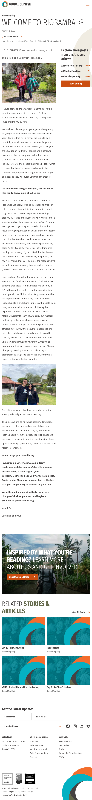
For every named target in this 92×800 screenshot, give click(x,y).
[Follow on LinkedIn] (81, 726)
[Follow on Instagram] (75, 726)
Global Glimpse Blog (70, 76)
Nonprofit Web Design (11, 795)
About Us (34, 741)
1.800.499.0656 (8, 749)
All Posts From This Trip (72, 65)
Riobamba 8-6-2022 (12, 36)
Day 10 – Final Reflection (13, 647)
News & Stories (8, 41)
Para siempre (53, 647)
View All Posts (78, 612)
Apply (61, 749)
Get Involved (64, 745)
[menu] (87, 4)
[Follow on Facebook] (68, 726)
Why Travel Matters (39, 753)
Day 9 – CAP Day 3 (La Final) (59, 687)
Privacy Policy (31, 788)
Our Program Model (39, 749)
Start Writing (76, 83)
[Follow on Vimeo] (88, 726)
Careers (33, 757)
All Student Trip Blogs (71, 71)
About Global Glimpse (19, 576)
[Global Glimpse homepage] (16, 4)
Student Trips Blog (25, 41)
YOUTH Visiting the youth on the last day (21, 687)
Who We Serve (36, 745)
